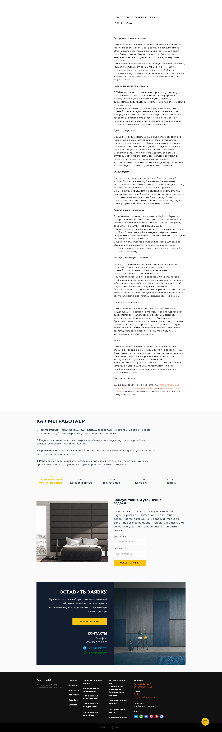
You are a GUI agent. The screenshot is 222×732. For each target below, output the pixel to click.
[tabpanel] (111, 536)
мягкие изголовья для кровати (141, 388)
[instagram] (203, 4)
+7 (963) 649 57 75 (187, 5)
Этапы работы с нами (134, 5)
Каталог (97, 5)
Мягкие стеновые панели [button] (61, 2)
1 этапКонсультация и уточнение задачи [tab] (51, 479)
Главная (37, 2)
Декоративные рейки (126, 2)
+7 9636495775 (97, 648)
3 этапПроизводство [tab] (111, 481)
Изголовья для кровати (181, 2)
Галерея (112, 5)
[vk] (214, 4)
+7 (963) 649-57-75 (143, 687)
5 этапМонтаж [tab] (171, 481)
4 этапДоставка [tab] (141, 481)
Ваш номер (120, 537)
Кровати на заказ (153, 2)
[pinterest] (209, 4)
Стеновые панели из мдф (94, 2)
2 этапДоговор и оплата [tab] (81, 481)
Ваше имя (118, 549)
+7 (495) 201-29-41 (143, 684)
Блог (153, 5)
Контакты (167, 5)
